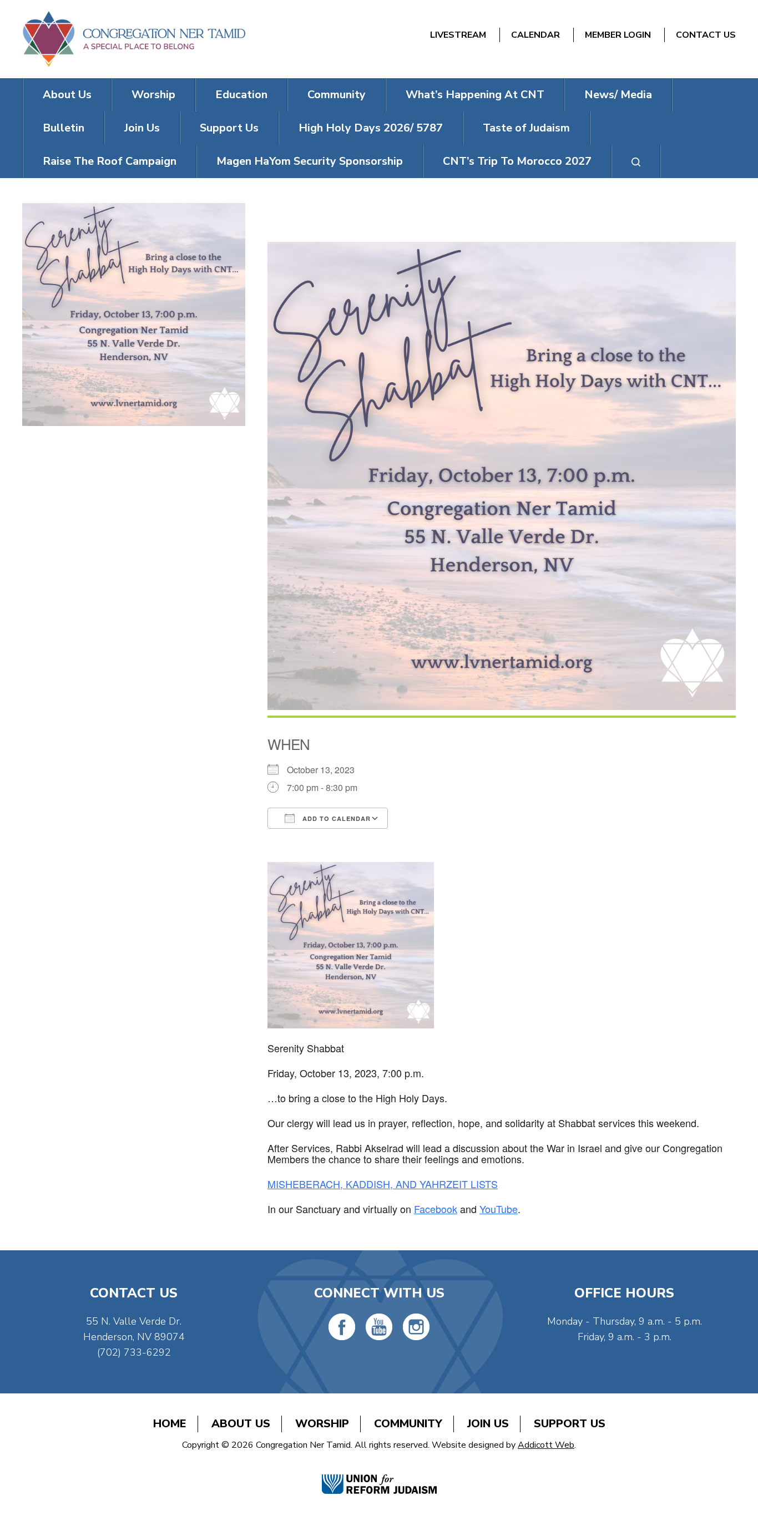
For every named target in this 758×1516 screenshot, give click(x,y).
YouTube (498, 1208)
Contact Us (706, 35)
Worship (153, 94)
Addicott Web (546, 1445)
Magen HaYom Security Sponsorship (309, 161)
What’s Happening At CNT (475, 94)
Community (336, 94)
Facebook (435, 1208)
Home (169, 1423)
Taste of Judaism (526, 127)
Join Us (142, 127)
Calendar (535, 35)
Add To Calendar (335, 818)
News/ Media (618, 94)
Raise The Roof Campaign (109, 161)
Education (241, 94)
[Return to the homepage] (133, 39)
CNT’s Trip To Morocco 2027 (517, 161)
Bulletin (63, 127)
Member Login (618, 35)
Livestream (458, 35)
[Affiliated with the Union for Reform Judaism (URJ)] (379, 1472)
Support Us (229, 127)
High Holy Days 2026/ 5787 (371, 127)
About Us (67, 94)
